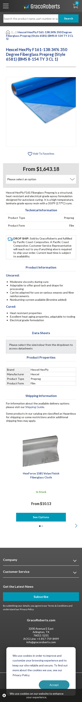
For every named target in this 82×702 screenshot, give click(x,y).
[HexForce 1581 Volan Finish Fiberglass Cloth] (41, 450)
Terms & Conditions (58, 605)
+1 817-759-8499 (48, 638)
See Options (41, 517)
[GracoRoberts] (41, 5)
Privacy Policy (27, 609)
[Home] (8, 32)
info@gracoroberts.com (41, 642)
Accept (54, 684)
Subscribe (41, 596)
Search (68, 18)
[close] (4, 695)
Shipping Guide (34, 407)
